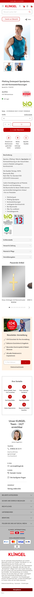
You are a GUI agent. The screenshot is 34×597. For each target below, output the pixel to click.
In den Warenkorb (18, 130)
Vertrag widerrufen (14, 489)
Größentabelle (28, 114)
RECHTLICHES (7, 506)
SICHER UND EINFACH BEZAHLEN (13, 501)
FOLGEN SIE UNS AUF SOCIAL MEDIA (14, 523)
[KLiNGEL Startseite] (11, 6)
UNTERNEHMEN (7, 512)
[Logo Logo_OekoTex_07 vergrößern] (8, 230)
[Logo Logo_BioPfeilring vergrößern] (27, 104)
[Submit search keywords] (29, 12)
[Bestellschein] (27, 6)
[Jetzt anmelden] (25, 362)
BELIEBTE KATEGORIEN (10, 495)
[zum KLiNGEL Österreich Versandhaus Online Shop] (12, 533)
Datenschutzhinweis (17, 367)
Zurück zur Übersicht (11, 19)
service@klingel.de (16, 466)
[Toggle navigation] (3, 6)
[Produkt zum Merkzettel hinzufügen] (21, 124)
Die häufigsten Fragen (18, 478)
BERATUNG (5, 518)
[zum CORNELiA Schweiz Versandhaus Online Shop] (17, 533)
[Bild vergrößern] (26, 56)
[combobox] (17, 12)
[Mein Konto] (20, 6)
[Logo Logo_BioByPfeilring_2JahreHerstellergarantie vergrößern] (8, 219)
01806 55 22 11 (15, 449)
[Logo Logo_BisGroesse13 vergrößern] (19, 219)
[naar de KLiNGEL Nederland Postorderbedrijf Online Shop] (22, 533)
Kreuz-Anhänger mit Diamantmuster (13, 300)
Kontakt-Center (15, 473)
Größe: (4, 114)
